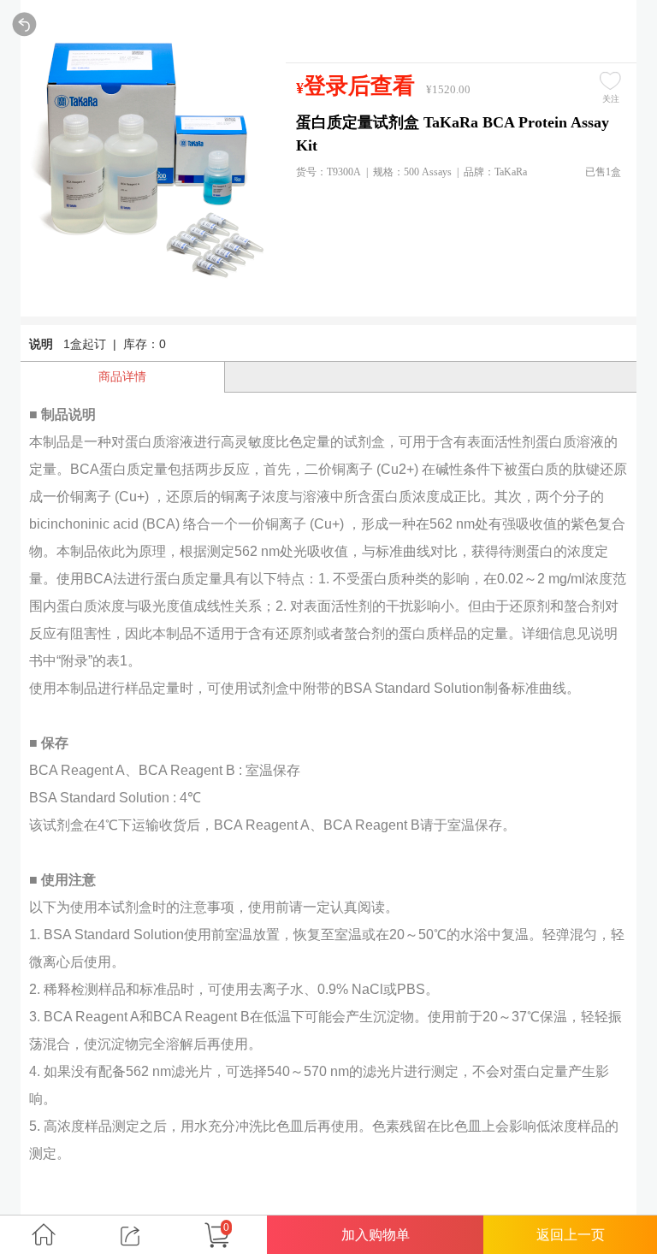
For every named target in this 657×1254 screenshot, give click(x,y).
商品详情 (122, 376)
